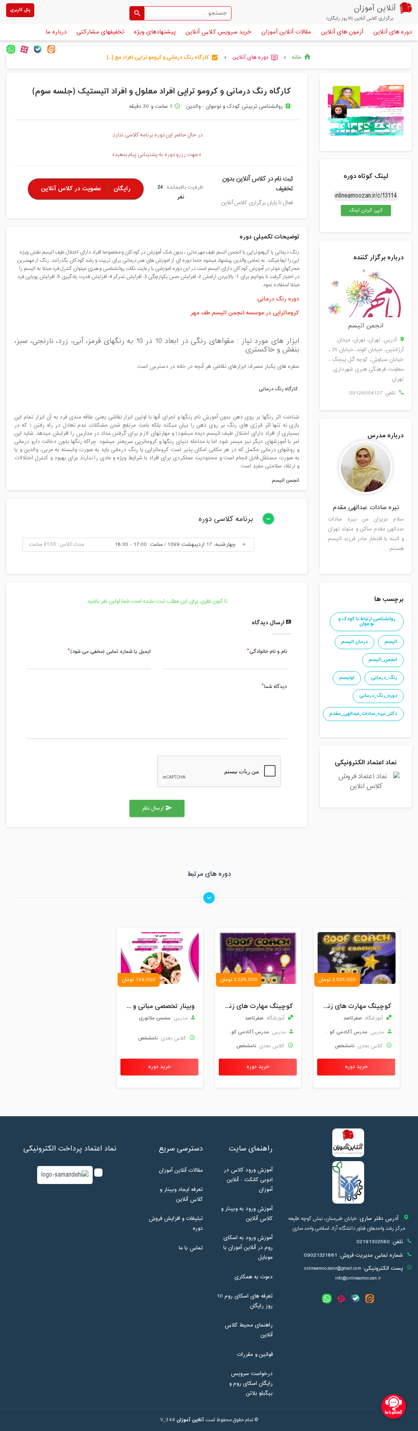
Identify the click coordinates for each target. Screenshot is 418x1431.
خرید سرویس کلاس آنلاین (218, 32)
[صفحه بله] (37, 49)
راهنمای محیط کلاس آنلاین (249, 1330)
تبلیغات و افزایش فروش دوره (176, 1223)
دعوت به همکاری (253, 1277)
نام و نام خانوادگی (268, 652)
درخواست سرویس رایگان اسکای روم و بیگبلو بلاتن (251, 1383)
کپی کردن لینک (362, 210)
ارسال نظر (157, 808)
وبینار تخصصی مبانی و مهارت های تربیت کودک (158, 1006)
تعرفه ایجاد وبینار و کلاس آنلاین (181, 1194)
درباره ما (56, 32)
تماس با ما (191, 1248)
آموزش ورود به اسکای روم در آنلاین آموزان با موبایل (248, 1247)
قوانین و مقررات (255, 1354)
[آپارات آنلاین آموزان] (24, 49)
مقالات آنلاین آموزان (286, 32)
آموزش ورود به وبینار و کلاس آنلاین (247, 1213)
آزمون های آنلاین (342, 32)
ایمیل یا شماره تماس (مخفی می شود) (110, 652)
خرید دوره (356, 1066)
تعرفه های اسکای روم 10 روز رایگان (245, 1301)
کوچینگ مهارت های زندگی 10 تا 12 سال (256, 1006)
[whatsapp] (11, 49)
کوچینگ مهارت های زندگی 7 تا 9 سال (354, 1006)
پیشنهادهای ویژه (155, 32)
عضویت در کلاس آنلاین (86, 189)
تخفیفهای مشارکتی (100, 32)
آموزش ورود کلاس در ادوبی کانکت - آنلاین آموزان (248, 1180)
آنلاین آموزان (190, 1419)
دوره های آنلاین (392, 32)
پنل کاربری (20, 10)
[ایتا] (51, 49)
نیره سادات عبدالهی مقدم (366, 508)
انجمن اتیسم (365, 326)
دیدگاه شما (275, 687)
